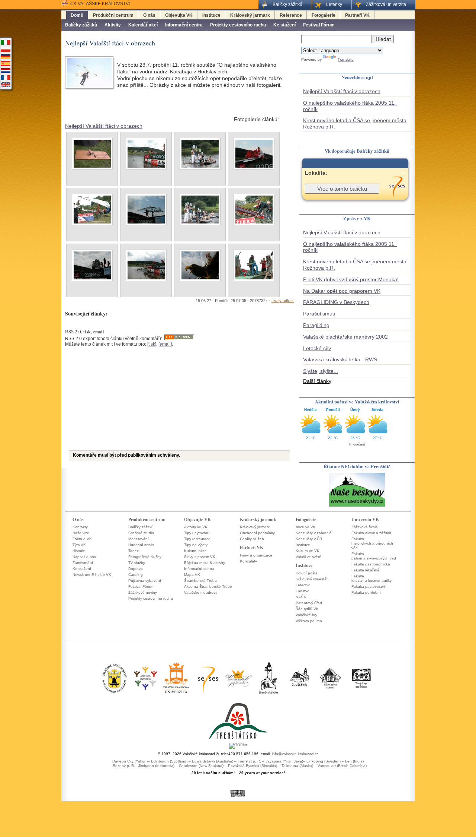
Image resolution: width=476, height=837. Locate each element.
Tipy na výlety (196, 545)
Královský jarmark (250, 15)
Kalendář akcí (143, 25)
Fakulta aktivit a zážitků (371, 533)
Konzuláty (248, 561)
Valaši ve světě (308, 557)
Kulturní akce (195, 551)
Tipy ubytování (196, 533)
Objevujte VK (179, 15)
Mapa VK (192, 575)
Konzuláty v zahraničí (314, 533)
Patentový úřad (309, 603)
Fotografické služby (144, 557)
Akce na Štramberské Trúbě (208, 586)
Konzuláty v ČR (309, 539)
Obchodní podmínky (257, 533)
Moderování (138, 539)
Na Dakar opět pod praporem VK (341, 291)
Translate (346, 59)
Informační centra (184, 25)
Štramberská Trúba (200, 580)
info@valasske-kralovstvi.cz (295, 754)
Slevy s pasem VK (199, 557)
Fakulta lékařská (365, 570)
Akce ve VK (306, 527)
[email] (165, 344)
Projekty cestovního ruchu (238, 25)
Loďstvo (302, 591)
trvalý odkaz (282, 300)
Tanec (133, 551)
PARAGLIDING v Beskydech (336, 302)
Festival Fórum (319, 25)
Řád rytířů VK (307, 609)
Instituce (211, 15)
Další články (317, 381)
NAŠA (301, 597)
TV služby (136, 563)
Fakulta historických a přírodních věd (372, 543)
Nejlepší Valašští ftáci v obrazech (103, 126)
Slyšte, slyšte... (320, 371)
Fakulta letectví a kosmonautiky (371, 578)
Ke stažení (284, 25)
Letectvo (303, 585)
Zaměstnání (83, 563)
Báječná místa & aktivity (204, 563)
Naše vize (81, 533)
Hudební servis (141, 545)
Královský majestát (312, 579)
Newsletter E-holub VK (92, 575)
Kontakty (80, 527)
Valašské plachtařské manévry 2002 (345, 337)
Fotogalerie (323, 15)
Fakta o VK (82, 539)
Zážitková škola (364, 527)
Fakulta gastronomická (370, 564)
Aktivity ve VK (196, 527)
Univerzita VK (365, 519)
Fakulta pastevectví (368, 586)
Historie (79, 551)
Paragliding (316, 325)
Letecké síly (317, 348)
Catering (135, 575)
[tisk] (151, 344)
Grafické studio (141, 533)
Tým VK (79, 545)
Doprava (135, 569)
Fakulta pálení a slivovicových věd (373, 556)
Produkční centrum (113, 15)
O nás (149, 15)
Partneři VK (357, 15)
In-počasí (357, 444)
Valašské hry (306, 615)
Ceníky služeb (252, 539)
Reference (291, 15)
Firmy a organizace (256, 555)
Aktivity (112, 25)
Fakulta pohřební (366, 592)
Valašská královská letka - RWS (340, 359)
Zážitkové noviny (142, 592)
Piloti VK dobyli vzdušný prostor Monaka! (351, 279)
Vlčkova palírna (309, 621)
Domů (77, 15)
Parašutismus (319, 314)
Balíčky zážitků (81, 25)
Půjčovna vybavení (144, 580)
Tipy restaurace (197, 539)
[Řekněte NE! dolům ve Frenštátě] (357, 506)
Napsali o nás (84, 557)
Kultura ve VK (307, 551)
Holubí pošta (307, 573)
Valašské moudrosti (200, 592)
